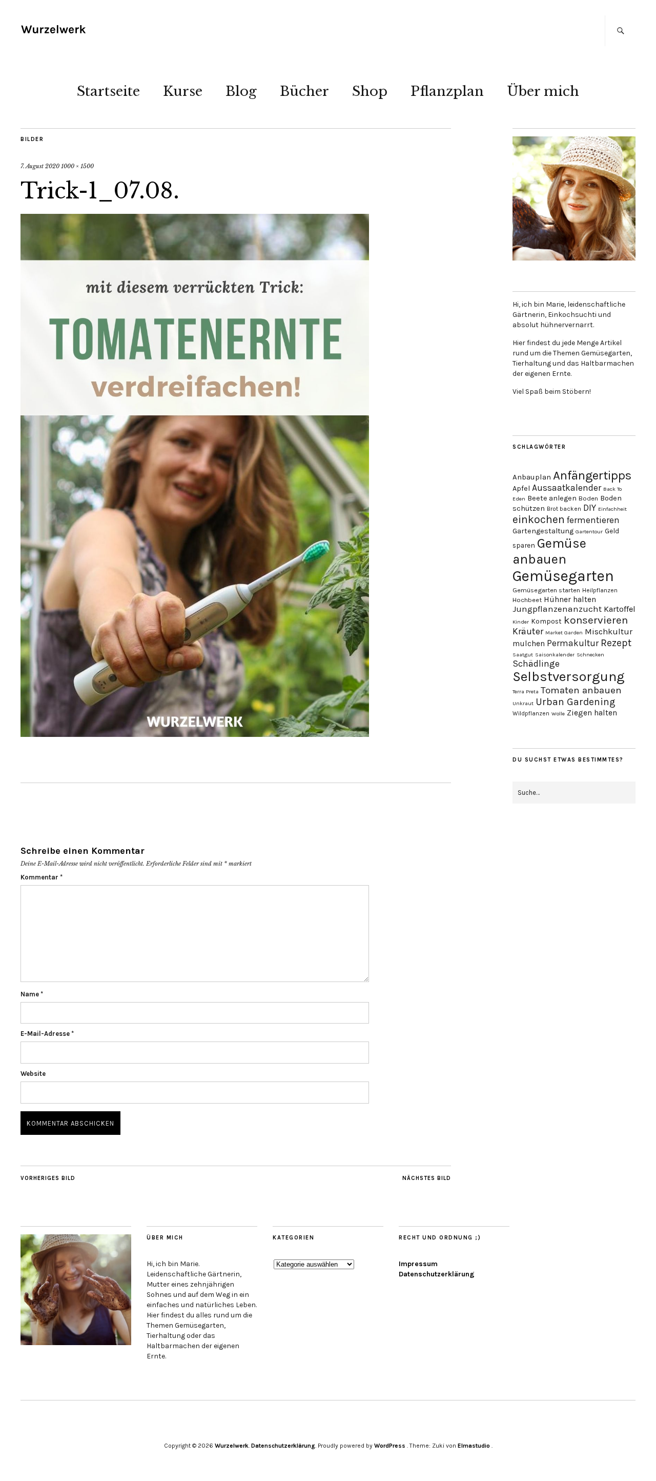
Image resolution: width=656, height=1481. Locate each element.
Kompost (546, 621)
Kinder (520, 621)
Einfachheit (612, 509)
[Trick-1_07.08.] (194, 734)
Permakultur (573, 643)
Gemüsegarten (563, 576)
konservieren (596, 620)
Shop (369, 91)
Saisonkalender (555, 654)
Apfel (521, 488)
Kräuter (527, 631)
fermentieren (593, 520)
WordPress (389, 1445)
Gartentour (589, 531)
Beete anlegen (552, 498)
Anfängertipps (592, 475)
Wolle (558, 713)
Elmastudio (474, 1445)
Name (31, 994)
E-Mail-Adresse (47, 1033)
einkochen (538, 519)
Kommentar (41, 877)
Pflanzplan (447, 91)
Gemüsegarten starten (546, 590)
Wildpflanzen (530, 713)
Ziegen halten (592, 712)
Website (33, 1073)
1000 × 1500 (77, 166)
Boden (588, 498)
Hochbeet (527, 600)
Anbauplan (531, 477)
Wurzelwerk (232, 1445)
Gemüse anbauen (549, 551)
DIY (589, 508)
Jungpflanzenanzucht (557, 609)
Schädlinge (536, 663)
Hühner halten (570, 599)
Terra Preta (525, 691)
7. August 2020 (39, 166)
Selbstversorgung (568, 677)
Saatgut (522, 654)
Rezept (616, 643)
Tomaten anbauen (581, 690)
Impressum (418, 1263)
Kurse (182, 91)
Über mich (543, 91)
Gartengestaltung (542, 531)
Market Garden (564, 632)
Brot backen (564, 508)
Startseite (108, 91)
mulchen (528, 643)
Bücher (304, 91)
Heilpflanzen (600, 590)
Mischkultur (608, 631)
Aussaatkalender (566, 488)
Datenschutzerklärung (437, 1274)
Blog (241, 91)
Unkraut (523, 703)
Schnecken (590, 654)
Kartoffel (620, 609)
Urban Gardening (576, 702)
